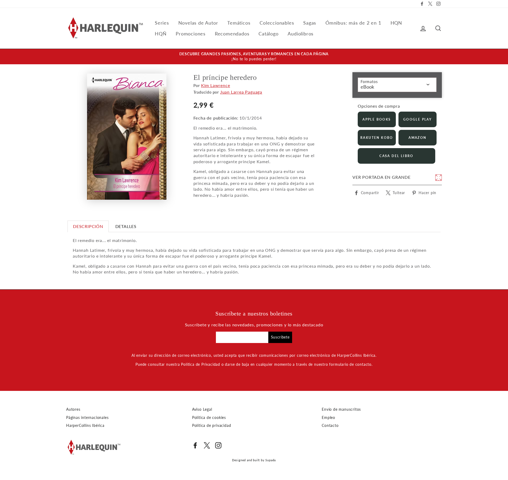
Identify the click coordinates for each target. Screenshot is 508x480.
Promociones (191, 33)
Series (162, 23)
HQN (396, 23)
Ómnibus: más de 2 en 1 (353, 23)
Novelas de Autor (198, 23)
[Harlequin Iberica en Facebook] (195, 445)
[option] (254, 57)
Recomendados (232, 33)
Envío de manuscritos (341, 409)
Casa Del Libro (396, 156)
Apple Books (376, 119)
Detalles (126, 226)
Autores (73, 409)
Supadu (270, 460)
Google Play (417, 119)
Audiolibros (301, 33)
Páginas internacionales (87, 417)
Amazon (417, 138)
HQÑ (160, 33)
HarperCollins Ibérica (85, 425)
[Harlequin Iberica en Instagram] (218, 445)
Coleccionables (277, 23)
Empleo (328, 417)
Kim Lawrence (215, 85)
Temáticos (238, 23)
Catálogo (268, 33)
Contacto (330, 425)
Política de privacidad (211, 425)
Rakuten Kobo (376, 138)
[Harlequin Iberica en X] (207, 445)
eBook (367, 86)
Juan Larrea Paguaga (241, 91)
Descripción (88, 226)
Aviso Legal (202, 409)
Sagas (309, 23)
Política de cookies (209, 417)
